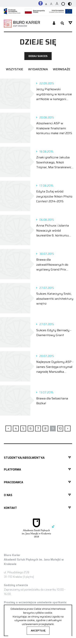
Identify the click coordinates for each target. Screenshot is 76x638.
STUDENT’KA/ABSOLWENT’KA (24, 458)
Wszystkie (14, 69)
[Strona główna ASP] (38, 528)
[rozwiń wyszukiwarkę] (62, 23)
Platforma (12, 469)
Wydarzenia (38, 69)
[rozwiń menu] (70, 23)
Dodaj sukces (38, 56)
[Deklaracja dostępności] (40, 3)
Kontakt (10, 508)
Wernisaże (61, 69)
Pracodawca (13, 482)
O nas (8, 495)
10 (60, 428)
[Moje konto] (54, 23)
